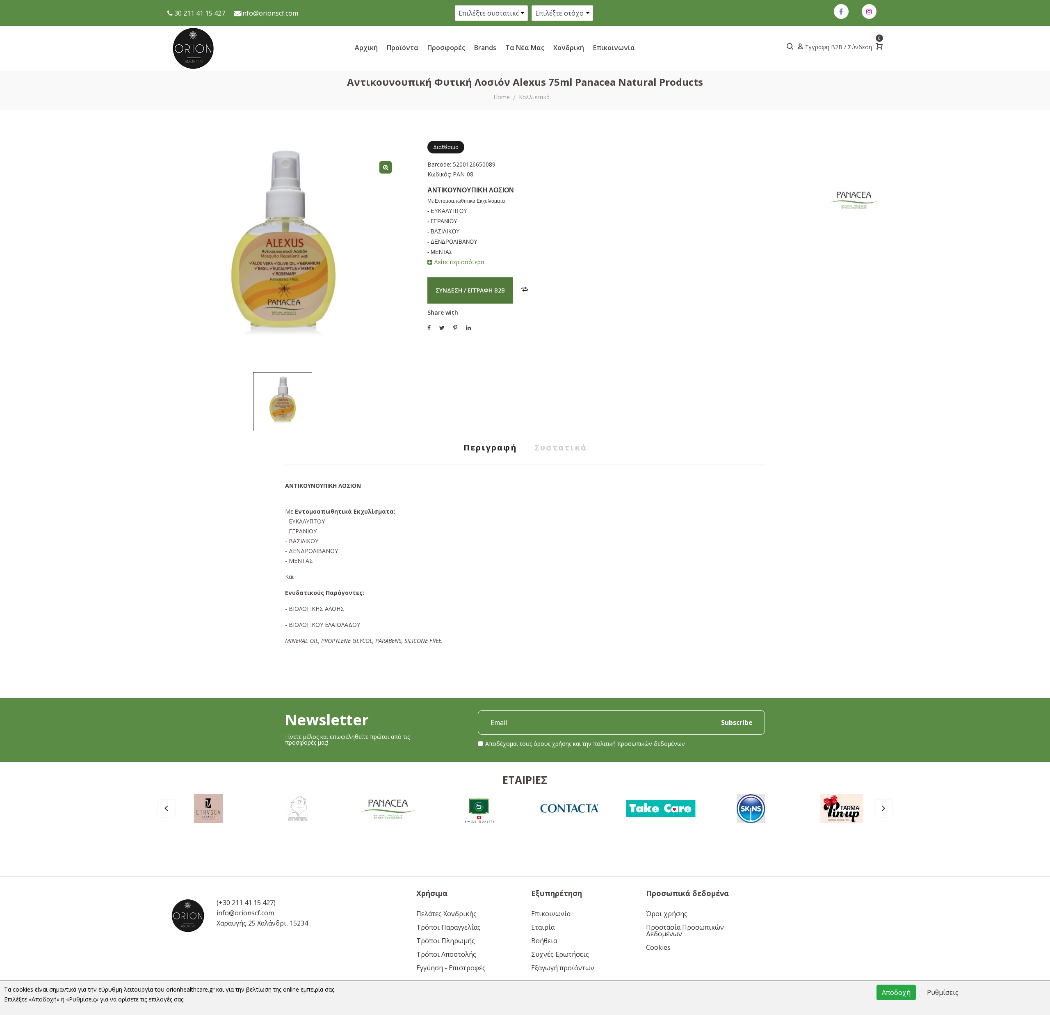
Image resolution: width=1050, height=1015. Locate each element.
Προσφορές (446, 47)
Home (501, 97)
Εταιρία (543, 927)
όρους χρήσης (552, 744)
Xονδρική (568, 47)
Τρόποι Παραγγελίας (448, 927)
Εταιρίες (525, 780)
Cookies (658, 947)
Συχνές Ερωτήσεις (560, 954)
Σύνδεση (449, 290)
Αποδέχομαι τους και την (585, 744)
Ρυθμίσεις (943, 992)
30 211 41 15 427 (199, 13)
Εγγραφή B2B (486, 290)
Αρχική (366, 47)
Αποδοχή (896, 992)
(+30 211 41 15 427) (246, 902)
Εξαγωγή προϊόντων (562, 968)
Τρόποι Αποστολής (446, 954)
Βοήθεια (544, 940)
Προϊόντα (402, 47)
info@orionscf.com (269, 13)
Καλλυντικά (534, 97)
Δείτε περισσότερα (458, 262)
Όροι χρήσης (666, 913)
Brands (485, 47)
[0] (879, 47)
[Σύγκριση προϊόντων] (524, 290)
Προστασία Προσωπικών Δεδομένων (685, 930)
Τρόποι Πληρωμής (445, 940)
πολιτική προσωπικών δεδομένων (639, 744)
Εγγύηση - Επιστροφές (451, 968)
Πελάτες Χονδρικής (446, 913)
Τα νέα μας (524, 47)
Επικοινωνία (614, 47)
